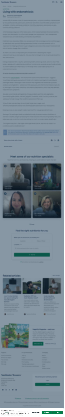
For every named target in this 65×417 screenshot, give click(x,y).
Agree (57, 412)
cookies (7, 412)
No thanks (46, 412)
